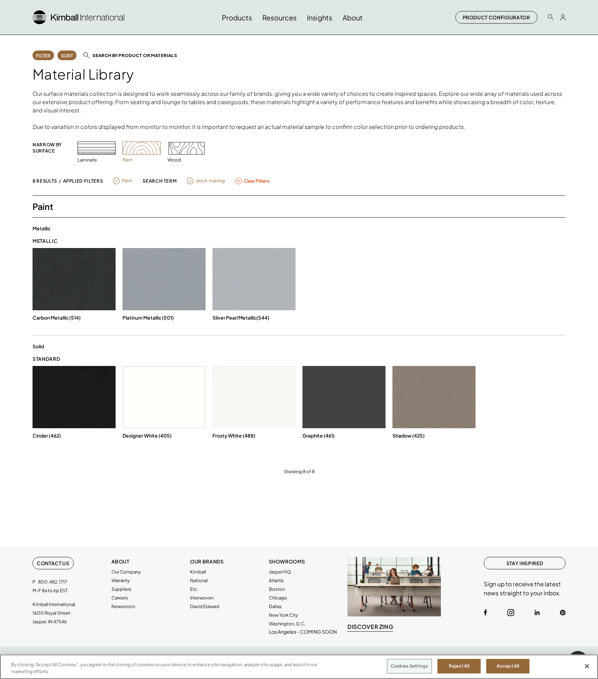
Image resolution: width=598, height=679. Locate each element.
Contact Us (53, 563)
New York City (283, 615)
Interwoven (202, 597)
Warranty (120, 580)
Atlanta (276, 580)
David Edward (204, 606)
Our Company (126, 572)
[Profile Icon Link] (562, 17)
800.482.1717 (52, 582)
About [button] (353, 17)
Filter (43, 55)
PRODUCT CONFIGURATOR (496, 17)
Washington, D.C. (287, 623)
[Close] (587, 666)
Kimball (198, 572)
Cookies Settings (409, 666)
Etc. (194, 589)
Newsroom (123, 606)
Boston (277, 589)
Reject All (459, 666)
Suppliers (121, 589)
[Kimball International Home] (78, 16)
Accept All (508, 666)
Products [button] (237, 17)
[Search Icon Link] (550, 17)
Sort (67, 55)
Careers (119, 597)
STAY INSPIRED (524, 563)
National (199, 580)
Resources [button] (279, 17)
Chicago (278, 597)
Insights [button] (319, 17)
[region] (299, 666)
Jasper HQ (280, 572)
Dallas (275, 606)
